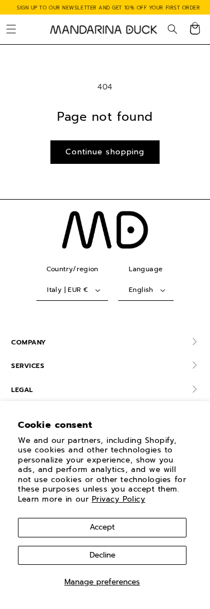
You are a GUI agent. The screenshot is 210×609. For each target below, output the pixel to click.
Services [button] (27, 366)
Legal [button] (22, 390)
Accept (102, 527)
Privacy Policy (119, 499)
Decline (102, 555)
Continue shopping (105, 152)
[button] (11, 29)
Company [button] (28, 342)
